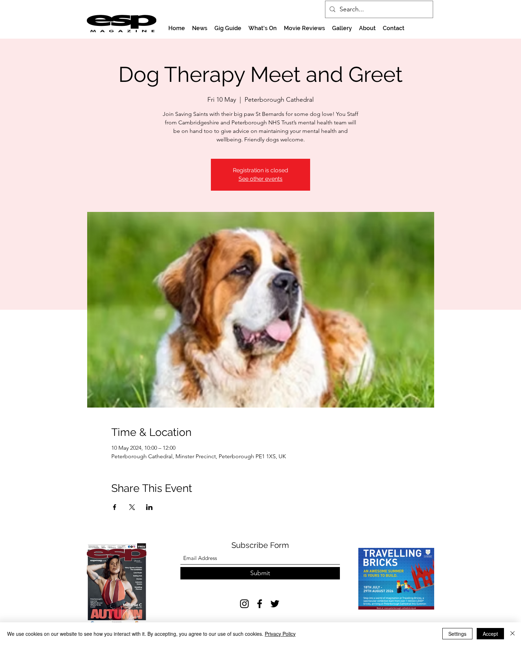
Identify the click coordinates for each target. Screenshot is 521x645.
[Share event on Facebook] (114, 507)
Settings (457, 633)
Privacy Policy (280, 633)
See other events (260, 178)
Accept (490, 633)
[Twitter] (275, 604)
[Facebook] (259, 604)
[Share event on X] (132, 507)
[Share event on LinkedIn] (149, 507)
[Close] (512, 633)
